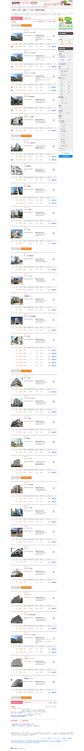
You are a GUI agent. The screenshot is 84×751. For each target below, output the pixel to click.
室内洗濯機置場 (63, 131)
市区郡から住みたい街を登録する (28, 715)
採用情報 (70, 738)
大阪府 (17, 716)
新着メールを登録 (69, 42)
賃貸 (30, 6)
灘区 (39, 6)
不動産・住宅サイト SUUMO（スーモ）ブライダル (20, 6)
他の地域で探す (34, 4)
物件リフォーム (23, 741)
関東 (16, 742)
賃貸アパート (33, 740)
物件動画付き (63, 141)
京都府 (14, 716)
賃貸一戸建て (38, 740)
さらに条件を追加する (66, 153)
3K (61, 88)
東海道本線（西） (15, 725)
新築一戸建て (59, 740)
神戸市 (36, 6)
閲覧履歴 (55, 4)
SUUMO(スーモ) (70, 1)
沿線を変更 (62, 59)
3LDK (62, 90)
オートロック (63, 135)
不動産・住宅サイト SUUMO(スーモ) (16, 740)
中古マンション (53, 740)
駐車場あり (63, 122)
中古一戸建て (63, 740)
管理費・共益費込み (64, 71)
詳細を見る (54, 46)
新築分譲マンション (47, 740)
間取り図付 (63, 139)
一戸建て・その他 (64, 103)
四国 (28, 742)
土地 (67, 740)
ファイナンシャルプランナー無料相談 (54, 741)
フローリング (63, 137)
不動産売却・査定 (29, 741)
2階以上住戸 (63, 129)
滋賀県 (12, 716)
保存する (62, 42)
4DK (61, 92)
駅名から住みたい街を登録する (16, 715)
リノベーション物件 (14, 741)
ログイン (67, 4)
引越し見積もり (35, 741)
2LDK (69, 86)
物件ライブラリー (45, 741)
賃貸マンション (27, 740)
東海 (24, 742)
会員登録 (61, 4)
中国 (31, 742)
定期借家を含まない (64, 145)
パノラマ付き (63, 143)
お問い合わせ (64, 738)
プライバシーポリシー (56, 738)
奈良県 (19, 716)
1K (61, 81)
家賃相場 (41, 740)
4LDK (69, 92)
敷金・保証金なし (64, 75)
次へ (55, 706)
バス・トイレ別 (63, 124)
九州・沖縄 (34, 742)
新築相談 (38, 742)
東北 (14, 742)
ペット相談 (63, 126)
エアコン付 (63, 133)
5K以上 (62, 94)
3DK (68, 88)
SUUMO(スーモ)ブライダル (20, 3)
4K (68, 90)
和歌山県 (24, 716)
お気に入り (49, 4)
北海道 (12, 742)
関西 (26, 742)
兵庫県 (33, 6)
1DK (68, 81)
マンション (63, 98)
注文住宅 (19, 741)
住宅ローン (40, 741)
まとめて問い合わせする (26, 25)
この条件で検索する (65, 156)
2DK (61, 86)
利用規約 (49, 738)
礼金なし (62, 73)
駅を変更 (69, 59)
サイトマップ (44, 738)
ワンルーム (63, 79)
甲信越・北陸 (20, 742)
